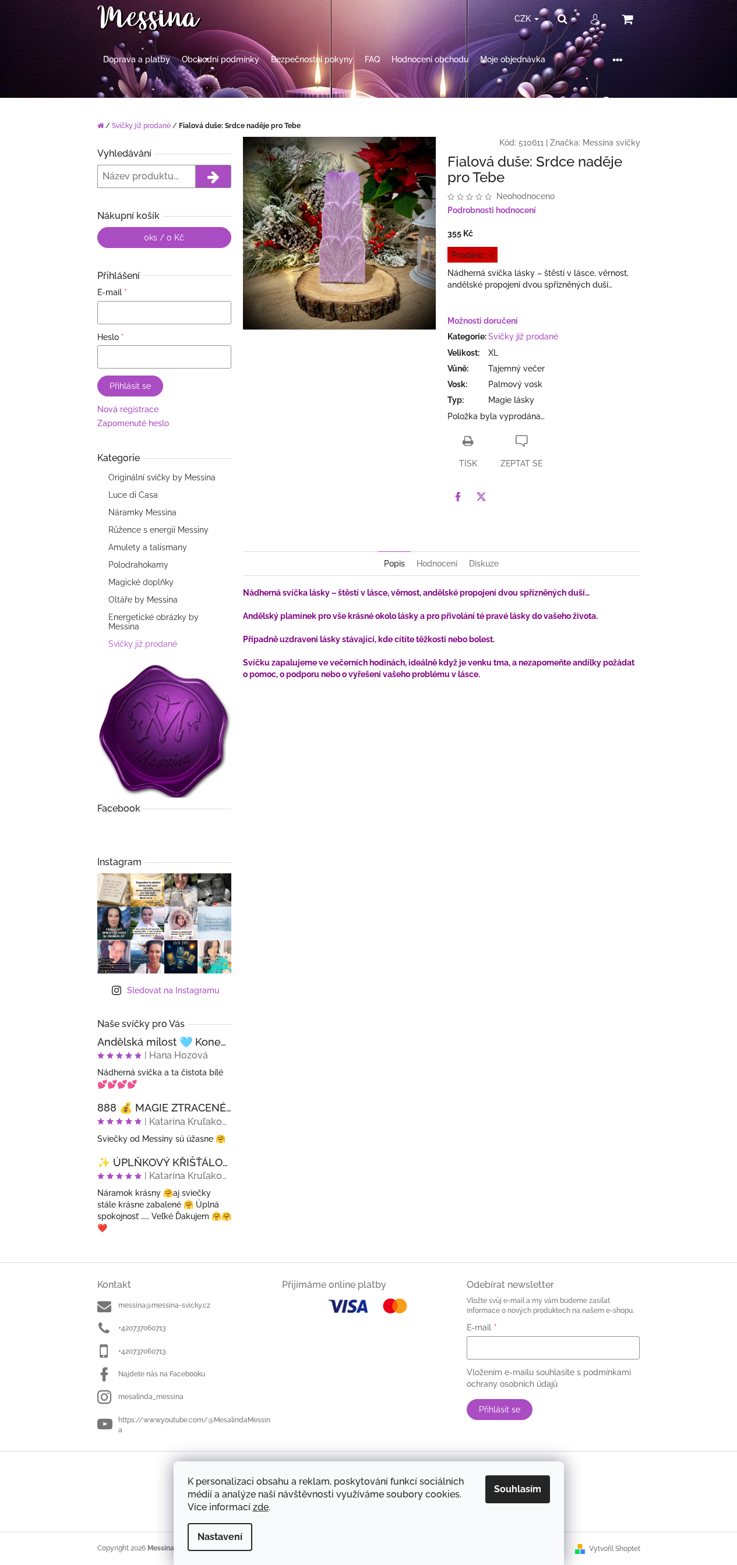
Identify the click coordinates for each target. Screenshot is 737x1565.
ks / (164, 237)
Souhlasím (517, 1489)
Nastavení (220, 1536)
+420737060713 (141, 1328)
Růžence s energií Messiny (158, 529)
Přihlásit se (130, 386)
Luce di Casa (133, 495)
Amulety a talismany (147, 547)
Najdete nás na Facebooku (161, 1374)
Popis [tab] (394, 563)
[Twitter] (481, 496)
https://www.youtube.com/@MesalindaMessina (194, 1425)
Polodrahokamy (138, 564)
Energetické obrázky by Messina (153, 621)
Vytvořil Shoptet (614, 1549)
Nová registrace (127, 409)
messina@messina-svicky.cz (164, 1305)
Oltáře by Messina (143, 599)
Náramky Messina (142, 512)
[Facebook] (457, 496)
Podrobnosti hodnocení (491, 210)
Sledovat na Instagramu (173, 990)
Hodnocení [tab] (437, 563)
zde (261, 1507)
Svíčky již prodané (142, 644)
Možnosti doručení (482, 320)
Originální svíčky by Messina (162, 477)
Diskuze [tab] (484, 563)
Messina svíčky (611, 142)
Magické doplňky (141, 582)
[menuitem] (136, 60)
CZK (523, 18)
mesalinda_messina (151, 1397)
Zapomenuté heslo (133, 423)
